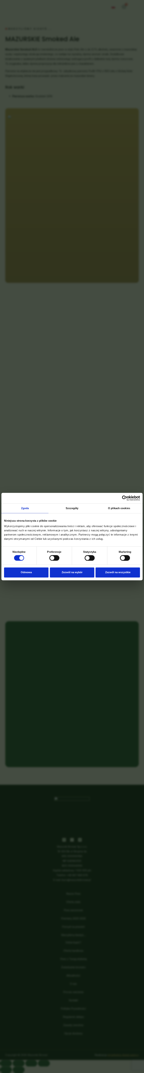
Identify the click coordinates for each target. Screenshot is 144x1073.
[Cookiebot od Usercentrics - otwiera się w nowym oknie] (124, 498)
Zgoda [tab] (25, 508)
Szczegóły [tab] (72, 508)
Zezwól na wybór (72, 572)
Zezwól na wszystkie (117, 572)
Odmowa (26, 572)
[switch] (54, 558)
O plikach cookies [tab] (119, 508)
